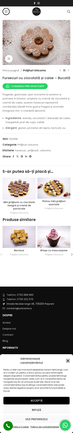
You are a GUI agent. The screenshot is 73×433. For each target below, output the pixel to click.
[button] (68, 360)
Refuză (36, 410)
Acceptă (36, 400)
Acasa (7, 322)
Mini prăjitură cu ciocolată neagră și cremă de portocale (19, 205)
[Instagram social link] (38, 3)
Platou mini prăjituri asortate (54, 203)
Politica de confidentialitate (45, 426)
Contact (8, 334)
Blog (5, 341)
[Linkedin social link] (26, 156)
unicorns (45, 150)
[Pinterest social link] (22, 156)
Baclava (19, 250)
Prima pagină (11, 70)
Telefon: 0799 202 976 (20, 299)
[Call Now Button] (8, 425)
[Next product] (68, 70)
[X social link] (17, 156)
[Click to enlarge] (9, 59)
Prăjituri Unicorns (34, 70)
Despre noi (9, 328)
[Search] (68, 11)
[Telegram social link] (30, 156)
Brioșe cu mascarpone (53, 250)
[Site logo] (36, 11)
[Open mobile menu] (6, 11)
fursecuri (20, 150)
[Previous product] (60, 70)
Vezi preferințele (36, 419)
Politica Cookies (21, 426)
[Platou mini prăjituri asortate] (53, 188)
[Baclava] (19, 237)
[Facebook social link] (34, 3)
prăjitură (33, 150)
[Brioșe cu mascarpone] (53, 237)
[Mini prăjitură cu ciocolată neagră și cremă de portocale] (19, 189)
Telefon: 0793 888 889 (20, 295)
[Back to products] (64, 70)
